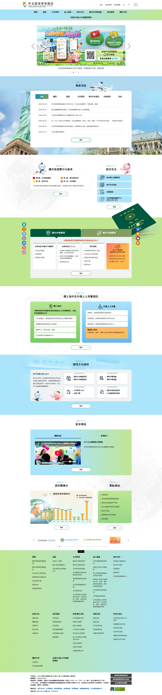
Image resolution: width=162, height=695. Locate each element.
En (124, 5)
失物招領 (107, 96)
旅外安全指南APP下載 (109, 503)
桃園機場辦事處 (84, 688)
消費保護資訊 (57, 622)
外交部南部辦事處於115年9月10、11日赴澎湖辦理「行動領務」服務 (68, 104)
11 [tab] (79, 546)
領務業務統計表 (78, 651)
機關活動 (57, 436)
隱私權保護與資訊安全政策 (121, 679)
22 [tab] (107, 546)
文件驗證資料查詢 (113, 393)
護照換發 (38, 254)
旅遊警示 (116, 572)
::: (0, 1)
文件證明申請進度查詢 (100, 591)
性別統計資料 (117, 628)
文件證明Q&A (77, 591)
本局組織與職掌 (37, 666)
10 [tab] (77, 546)
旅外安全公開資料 (79, 633)
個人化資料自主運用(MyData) (79, 638)
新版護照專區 (36, 588)
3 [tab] (59, 546)
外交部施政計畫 (78, 618)
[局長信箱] (138, 234)
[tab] (68, 72)
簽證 (44, 12)
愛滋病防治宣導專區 (109, 515)
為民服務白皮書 (58, 633)
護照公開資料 (77, 622)
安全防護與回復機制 (121, 683)
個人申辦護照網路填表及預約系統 (100, 574)
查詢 (135, 5)
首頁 (101, 5)
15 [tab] (89, 546)
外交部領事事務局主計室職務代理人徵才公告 (60, 115)
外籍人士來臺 (57, 561)
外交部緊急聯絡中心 (120, 576)
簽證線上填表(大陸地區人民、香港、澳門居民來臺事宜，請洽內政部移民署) (100, 583)
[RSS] (138, 243)
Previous (33, 46)
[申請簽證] (24, 229)
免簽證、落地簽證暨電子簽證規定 (99, 313)
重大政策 (35, 629)
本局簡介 (35, 662)
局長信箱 (56, 618)
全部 (42, 96)
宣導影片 (104, 436)
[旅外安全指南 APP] (138, 229)
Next (128, 46)
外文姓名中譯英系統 (91, 254)
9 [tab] (74, 546)
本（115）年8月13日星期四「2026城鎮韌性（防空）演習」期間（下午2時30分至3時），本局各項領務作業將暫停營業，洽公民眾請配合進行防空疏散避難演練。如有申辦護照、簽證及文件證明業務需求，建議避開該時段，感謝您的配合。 (82, 121)
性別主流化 (106, 511)
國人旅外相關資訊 (59, 565)
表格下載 (87, 261)
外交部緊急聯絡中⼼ (96, 688)
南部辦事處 (66, 688)
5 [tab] (64, 546)
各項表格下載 (36, 581)
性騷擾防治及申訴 (119, 624)
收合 (81, 551)
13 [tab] (84, 546)
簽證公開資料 (77, 625)
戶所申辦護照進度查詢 (100, 562)
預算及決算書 (77, 647)
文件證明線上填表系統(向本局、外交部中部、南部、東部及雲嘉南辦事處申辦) (80, 598)
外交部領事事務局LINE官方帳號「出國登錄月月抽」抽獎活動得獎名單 (69, 126)
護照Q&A (87, 264)
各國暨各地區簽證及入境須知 (46, 324)
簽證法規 (96, 622)
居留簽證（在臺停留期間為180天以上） (101, 324)
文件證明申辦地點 (79, 569)
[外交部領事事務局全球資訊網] (37, 4)
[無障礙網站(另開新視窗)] (120, 689)
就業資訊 (35, 633)
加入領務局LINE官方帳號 (110, 507)
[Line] (138, 224)
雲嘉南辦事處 (58, 688)
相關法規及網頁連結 (120, 635)
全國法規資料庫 (98, 633)
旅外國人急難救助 (119, 561)
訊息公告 (35, 614)
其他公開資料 (77, 643)
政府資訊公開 (78, 614)
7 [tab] (69, 546)
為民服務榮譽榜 (58, 629)
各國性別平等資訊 (119, 639)
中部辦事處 (49, 688)
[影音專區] (24, 248)
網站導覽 (109, 5)
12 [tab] (82, 546)
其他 (120, 96)
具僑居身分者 (64, 262)
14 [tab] (87, 546)
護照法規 (96, 618)
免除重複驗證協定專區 (79, 580)
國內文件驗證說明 (80, 376)
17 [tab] (94, 546)
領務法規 (105, 495)
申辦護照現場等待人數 (92, 250)
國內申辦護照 (58, 233)
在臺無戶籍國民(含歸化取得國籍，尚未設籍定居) (69, 252)
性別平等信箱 (117, 632)
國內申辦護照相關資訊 (39, 562)
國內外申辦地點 (95, 12)
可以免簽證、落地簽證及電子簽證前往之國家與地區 (54, 318)
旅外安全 (80, 12)
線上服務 (67, 12)
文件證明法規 (97, 625)
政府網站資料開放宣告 (121, 675)
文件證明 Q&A (79, 390)
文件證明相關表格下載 (79, 586)
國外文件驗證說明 (80, 379)
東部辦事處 (75, 688)
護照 (35, 12)
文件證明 (55, 12)
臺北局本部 (41, 688)
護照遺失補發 (40, 257)
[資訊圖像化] (24, 252)
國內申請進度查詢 (113, 390)
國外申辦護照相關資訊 (39, 568)
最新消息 (35, 618)
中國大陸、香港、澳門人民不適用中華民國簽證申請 (105, 331)
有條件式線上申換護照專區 (81, 17)
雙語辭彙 (117, 5)
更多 (81, 140)
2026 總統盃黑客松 (51, 132)
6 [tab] (67, 546)
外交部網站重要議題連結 (110, 499)
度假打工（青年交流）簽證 (45, 330)
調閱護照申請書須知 (39, 577)
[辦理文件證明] (24, 234)
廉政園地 (56, 637)
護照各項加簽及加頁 (91, 257)
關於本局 (123, 12)
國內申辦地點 (112, 376)
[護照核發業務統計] (61, 507)
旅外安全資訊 (94, 96)
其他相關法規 (97, 629)
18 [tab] (97, 546)
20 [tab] (102, 546)
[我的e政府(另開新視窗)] (112, 689)
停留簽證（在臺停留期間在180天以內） (101, 318)
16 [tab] (92, 546)
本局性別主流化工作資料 (120, 619)
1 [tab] (54, 546)
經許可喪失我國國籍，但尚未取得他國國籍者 (69, 257)
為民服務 (110, 12)
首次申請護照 (40, 250)
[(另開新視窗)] (47, 540)
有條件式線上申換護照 (100, 568)
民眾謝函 (56, 625)
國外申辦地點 (112, 379)
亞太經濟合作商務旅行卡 (44, 335)
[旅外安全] (24, 243)
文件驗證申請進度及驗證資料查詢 (79, 574)
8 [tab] (72, 546)
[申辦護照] (24, 224)
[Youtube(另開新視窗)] (138, 238)
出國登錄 (116, 569)
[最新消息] (24, 238)
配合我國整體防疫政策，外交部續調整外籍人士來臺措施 (64, 110)
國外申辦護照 (109, 233)
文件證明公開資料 (79, 629)
